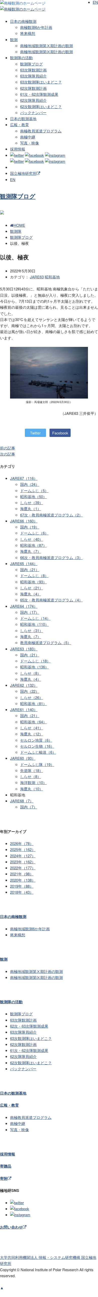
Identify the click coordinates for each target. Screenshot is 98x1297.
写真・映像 (29, 142)
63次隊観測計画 (33, 69)
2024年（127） (22, 855)
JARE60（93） (22, 758)
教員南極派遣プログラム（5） (45, 642)
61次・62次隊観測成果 (39, 94)
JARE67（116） (23, 478)
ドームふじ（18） (35, 660)
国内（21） (29, 569)
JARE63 (37, 276)
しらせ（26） (31, 697)
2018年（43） (21, 892)
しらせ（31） (31, 630)
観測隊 (15, 231)
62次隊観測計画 (33, 88)
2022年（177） (22, 867)
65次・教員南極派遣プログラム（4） (51, 599)
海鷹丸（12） (31, 733)
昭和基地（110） (34, 624)
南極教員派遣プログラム (41, 130)
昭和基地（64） (33, 721)
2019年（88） (21, 886)
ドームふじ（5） (34, 490)
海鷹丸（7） (30, 551)
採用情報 (17, 148)
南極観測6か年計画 (36, 27)
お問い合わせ (11, 1227)
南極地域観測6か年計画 (30, 928)
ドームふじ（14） (35, 618)
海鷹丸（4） (30, 593)
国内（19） (29, 526)
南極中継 (27, 136)
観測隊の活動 (21, 57)
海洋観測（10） (33, 782)
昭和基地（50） (33, 496)
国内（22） (29, 691)
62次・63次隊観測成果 (29, 1026)
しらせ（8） (30, 673)
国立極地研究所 (23, 173)
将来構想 (27, 33)
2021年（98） (21, 873)
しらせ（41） (31, 727)
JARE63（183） (23, 648)
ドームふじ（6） (34, 533)
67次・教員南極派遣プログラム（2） (51, 514)
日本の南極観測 (23, 21)
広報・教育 (19, 124)
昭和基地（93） (33, 581)
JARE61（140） (23, 709)
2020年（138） (22, 880)
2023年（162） (22, 861)
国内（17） (29, 612)
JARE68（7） (21, 800)
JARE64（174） (23, 606)
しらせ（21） (31, 587)
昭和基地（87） (33, 545)
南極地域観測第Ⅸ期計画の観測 (46, 51)
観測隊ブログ (31, 63)
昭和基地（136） (34, 666)
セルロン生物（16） (37, 746)
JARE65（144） (23, 563)
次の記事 (7, 453)
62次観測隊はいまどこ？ (41, 106)
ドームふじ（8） (34, 575)
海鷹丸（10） (31, 788)
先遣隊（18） (31, 770)
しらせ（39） (31, 502)
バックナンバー (33, 112)
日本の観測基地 (23, 118)
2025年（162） (22, 849)
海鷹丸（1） (30, 508)
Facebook (60, 432)
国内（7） (28, 806)
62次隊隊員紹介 (33, 100)
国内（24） (29, 484)
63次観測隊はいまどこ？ (41, 82)
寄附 (4, 1178)
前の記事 (7, 447)
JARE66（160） (23, 520)
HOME (19, 225)
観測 (14, 39)
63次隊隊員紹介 (33, 76)
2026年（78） (21, 843)
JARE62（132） (23, 685)
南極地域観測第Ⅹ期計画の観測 (46, 45)
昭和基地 (52, 276)
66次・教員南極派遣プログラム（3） (51, 557)
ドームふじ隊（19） (37, 764)
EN (12, 179)
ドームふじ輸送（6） (38, 752)
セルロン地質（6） (36, 740)
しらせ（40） (31, 539)
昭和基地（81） (33, 703)
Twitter (35, 432)
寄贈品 (5, 1166)
